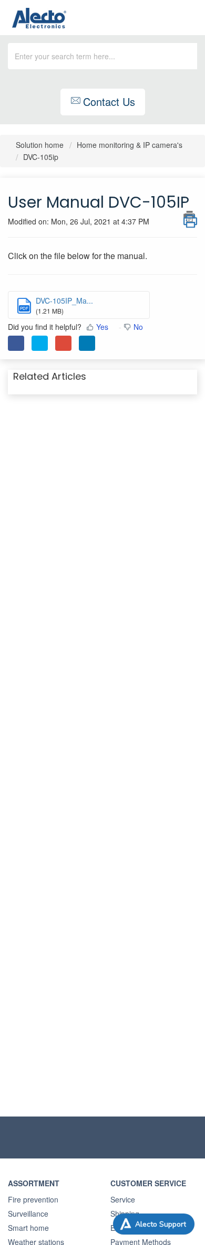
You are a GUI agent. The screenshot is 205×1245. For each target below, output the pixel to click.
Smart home (28, 1227)
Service (122, 1199)
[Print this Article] (190, 216)
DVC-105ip (40, 157)
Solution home (41, 144)
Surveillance (28, 1213)
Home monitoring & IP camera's (129, 144)
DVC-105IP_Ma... (64, 300)
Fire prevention (33, 1199)
